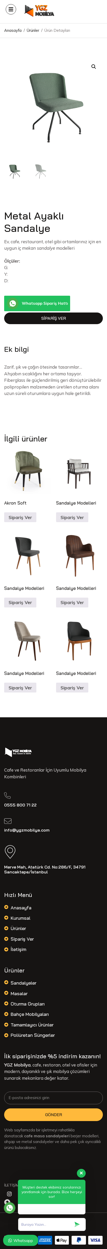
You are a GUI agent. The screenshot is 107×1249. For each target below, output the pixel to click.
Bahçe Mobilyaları (30, 1014)
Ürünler (18, 928)
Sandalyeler (23, 983)
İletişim (18, 949)
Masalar (19, 993)
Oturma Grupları (28, 1004)
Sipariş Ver (53, 318)
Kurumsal (20, 918)
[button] (93, 66)
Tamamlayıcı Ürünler (32, 1025)
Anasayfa (21, 908)
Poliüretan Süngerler (33, 1035)
